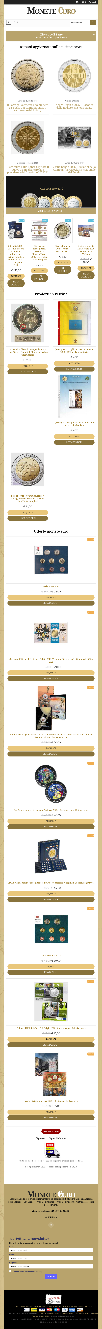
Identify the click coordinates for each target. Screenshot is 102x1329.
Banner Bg (51, 191)
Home (16, 1306)
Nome (11, 1255)
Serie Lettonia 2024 (51, 955)
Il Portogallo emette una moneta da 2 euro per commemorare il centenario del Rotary (27, 107)
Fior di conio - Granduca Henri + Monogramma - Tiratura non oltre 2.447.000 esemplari (27, 499)
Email (11, 1246)
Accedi (93, 2)
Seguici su (51, 1217)
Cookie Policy (53, 1313)
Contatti (22, 1306)
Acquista (16, 276)
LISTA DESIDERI (16, 283)
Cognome (13, 1263)
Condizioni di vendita (54, 1306)
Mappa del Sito (45, 1316)
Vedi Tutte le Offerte (51, 1131)
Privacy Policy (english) (67, 1313)
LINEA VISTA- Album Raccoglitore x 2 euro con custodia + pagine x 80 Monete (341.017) (51, 883)
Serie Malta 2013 (51, 586)
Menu (15, 22)
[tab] (51, 36)
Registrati (42, 1306)
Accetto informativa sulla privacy (28, 1271)
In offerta (29, 1306)
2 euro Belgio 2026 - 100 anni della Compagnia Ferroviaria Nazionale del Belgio (74, 169)
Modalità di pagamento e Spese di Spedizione (77, 1306)
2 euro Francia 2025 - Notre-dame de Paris (62, 249)
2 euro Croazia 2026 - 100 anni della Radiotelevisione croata (74, 106)
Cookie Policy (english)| (83, 1313)
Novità (36, 1306)
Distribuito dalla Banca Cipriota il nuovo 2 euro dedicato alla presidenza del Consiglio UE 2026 (28, 169)
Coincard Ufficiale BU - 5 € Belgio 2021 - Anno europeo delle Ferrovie (51, 1028)
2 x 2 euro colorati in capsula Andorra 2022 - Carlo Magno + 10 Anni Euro (51, 810)
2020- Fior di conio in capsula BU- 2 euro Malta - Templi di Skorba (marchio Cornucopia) (28, 352)
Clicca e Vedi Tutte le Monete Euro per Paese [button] (51, 36)
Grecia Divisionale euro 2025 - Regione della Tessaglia (51, 1101)
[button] (51, 210)
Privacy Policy (43, 1313)
